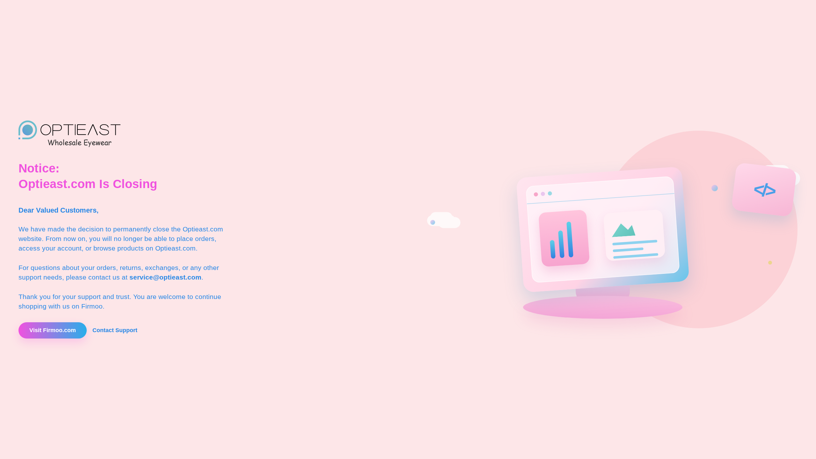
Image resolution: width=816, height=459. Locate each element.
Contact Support (114, 330)
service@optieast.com (165, 277)
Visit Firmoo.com (52, 330)
